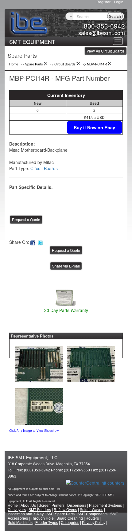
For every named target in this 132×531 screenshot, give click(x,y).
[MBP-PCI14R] (39, 363)
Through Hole (42, 518)
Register (103, 2)
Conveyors (17, 510)
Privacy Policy (93, 523)
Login (118, 2)
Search (115, 16)
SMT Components (92, 514)
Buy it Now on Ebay (94, 127)
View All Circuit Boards (106, 50)
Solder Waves (91, 510)
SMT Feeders (40, 510)
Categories (70, 523)
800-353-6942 (104, 25)
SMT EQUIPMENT (32, 41)
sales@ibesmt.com (101, 32)
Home (13, 505)
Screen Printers (51, 505)
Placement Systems (105, 505)
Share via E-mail (66, 265)
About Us (28, 505)
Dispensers (76, 505)
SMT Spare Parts (60, 514)
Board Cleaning (69, 518)
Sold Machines (20, 523)
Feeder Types (46, 523)
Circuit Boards (44, 168)
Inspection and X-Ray (26, 514)
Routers (93, 518)
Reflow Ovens (65, 510)
